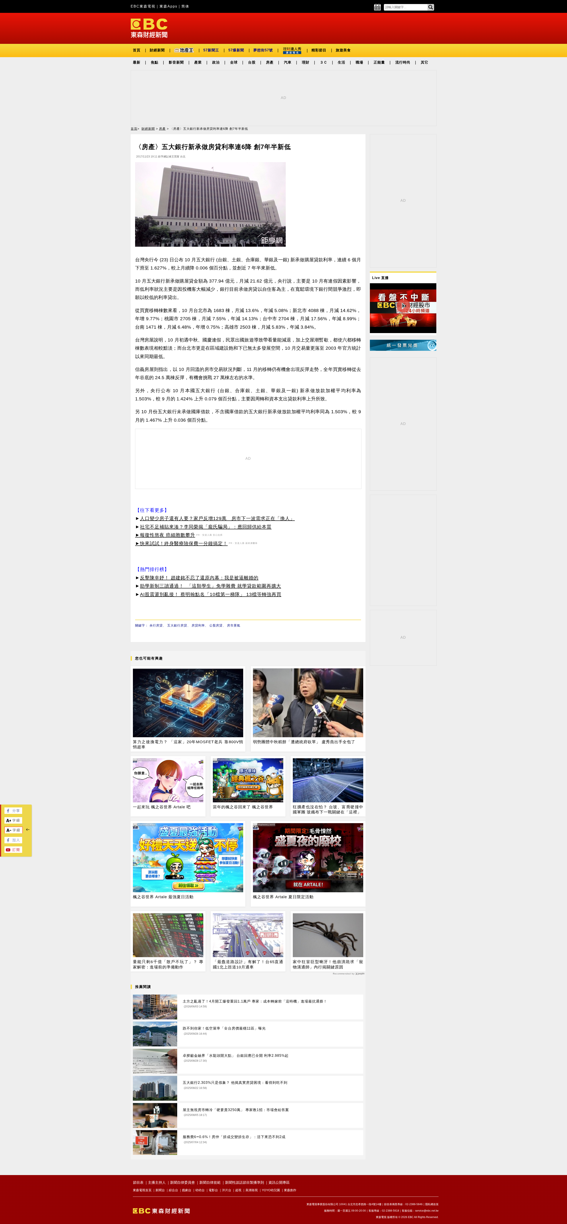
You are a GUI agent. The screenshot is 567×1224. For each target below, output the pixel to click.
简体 (185, 6)
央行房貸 (156, 625)
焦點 (154, 62)
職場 (359, 62)
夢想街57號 (263, 50)
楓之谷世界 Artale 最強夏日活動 (163, 897)
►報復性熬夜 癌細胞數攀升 (165, 534)
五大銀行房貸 (177, 625)
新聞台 (160, 1190)
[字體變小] (13, 832)
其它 (424, 62)
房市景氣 (233, 625)
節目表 (138, 1182)
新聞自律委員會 (182, 1182)
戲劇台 (186, 1190)
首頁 (136, 50)
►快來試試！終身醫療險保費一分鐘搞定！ (181, 543)
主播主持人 (157, 1182)
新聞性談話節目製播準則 (244, 1182)
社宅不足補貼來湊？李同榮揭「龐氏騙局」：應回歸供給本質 (206, 526)
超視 (238, 1190)
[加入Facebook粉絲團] (13, 842)
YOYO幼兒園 (271, 1190)
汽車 (287, 62)
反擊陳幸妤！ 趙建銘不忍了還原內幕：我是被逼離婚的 (199, 577)
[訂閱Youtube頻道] (13, 852)
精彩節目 (318, 50)
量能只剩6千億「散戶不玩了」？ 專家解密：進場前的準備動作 (168, 964)
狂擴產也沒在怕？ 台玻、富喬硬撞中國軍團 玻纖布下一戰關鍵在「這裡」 (328, 809)
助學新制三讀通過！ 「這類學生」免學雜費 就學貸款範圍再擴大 (210, 585)
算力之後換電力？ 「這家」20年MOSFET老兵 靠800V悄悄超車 (188, 744)
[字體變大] (13, 822)
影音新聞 (176, 62)
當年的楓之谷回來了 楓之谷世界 (243, 807)
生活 (341, 62)
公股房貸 (216, 625)
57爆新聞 (236, 50)
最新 (136, 62)
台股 (252, 62)
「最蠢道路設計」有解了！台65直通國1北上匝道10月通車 (248, 964)
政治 (216, 62)
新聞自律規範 (210, 1182)
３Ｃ (323, 62)
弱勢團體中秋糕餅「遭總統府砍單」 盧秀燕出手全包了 (304, 742)
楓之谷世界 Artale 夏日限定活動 (283, 897)
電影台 (213, 1190)
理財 (305, 62)
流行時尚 (402, 62)
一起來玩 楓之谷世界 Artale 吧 (162, 807)
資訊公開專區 (279, 1182)
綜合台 (173, 1190)
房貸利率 (198, 625)
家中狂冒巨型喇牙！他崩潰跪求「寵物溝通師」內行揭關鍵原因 (328, 964)
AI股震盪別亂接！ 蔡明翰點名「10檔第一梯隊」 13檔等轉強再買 (210, 594)
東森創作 (290, 1190)
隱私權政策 (432, 1204)
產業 (198, 62)
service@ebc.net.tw (427, 1210)
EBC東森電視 (143, 6)
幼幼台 (200, 1190)
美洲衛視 (251, 1190)
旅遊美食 (343, 50)
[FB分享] (13, 813)
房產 (270, 62)
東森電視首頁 (142, 1190)
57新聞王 (211, 50)
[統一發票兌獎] (403, 349)
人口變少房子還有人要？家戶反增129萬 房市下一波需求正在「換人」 (217, 518)
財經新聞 (157, 50)
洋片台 (226, 1190)
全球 (234, 62)
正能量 (379, 62)
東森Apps (168, 6)
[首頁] (149, 28)
